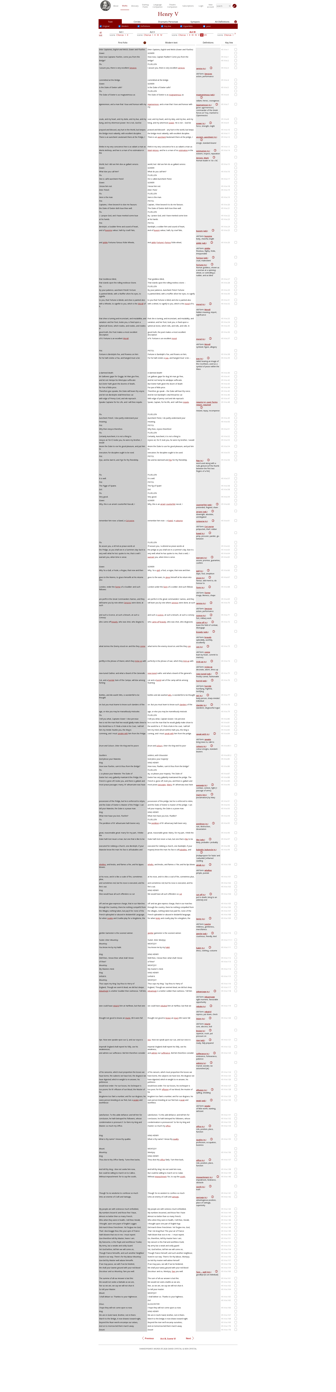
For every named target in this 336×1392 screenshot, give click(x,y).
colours (159, 745)
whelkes (102, 864)
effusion (165, 1089)
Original (106, 26)
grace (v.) (200, 578)
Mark (150, 150)
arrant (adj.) (201, 511)
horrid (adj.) (201, 681)
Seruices (132, 68)
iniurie (127, 1018)
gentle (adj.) (201, 933)
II (127, 35)
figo (170, 460)
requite (186, 402)
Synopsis (195, 21)
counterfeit (170, 504)
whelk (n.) (200, 865)
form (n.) (200, 587)
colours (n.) (201, 746)
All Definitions (222, 21)
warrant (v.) (201, 557)
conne (142, 646)
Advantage (152, 991)
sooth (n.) (200, 1187)
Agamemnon (153, 104)
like (186, 839)
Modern (124, 26)
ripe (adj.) (200, 1040)
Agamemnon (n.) (203, 105)
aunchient (162, 137)
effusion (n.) (201, 1090)
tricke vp (138, 661)
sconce (160, 615)
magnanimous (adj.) (205, 94)
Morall (140, 303)
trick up (186, 661)
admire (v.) (201, 1063)
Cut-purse (130, 520)
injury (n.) (200, 1018)
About (115, 6)
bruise (168, 1018)
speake (207, 739)
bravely (163, 622)
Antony (156, 150)
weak (182, 1100)
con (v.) (199, 647)
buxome (108, 230)
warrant (151, 557)
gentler (151, 933)
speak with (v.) (202, 734)
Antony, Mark (202, 158)
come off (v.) (201, 622)
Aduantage (103, 991)
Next (189, 1338)
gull (158, 570)
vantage (175, 1197)
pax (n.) (199, 358)
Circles (137, 21)
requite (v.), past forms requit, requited (206, 403)
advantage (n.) (203, 991)
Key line (167, 26)
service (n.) (201, 68)
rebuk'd (116, 1006)
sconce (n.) (201, 615)
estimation (183, 150)
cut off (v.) (200, 894)
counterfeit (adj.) (204, 505)
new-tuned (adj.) (203, 674)
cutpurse (179, 520)
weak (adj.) (201, 1100)
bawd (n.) (200, 533)
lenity (158, 918)
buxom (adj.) (202, 231)
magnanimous (175, 94)
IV (161, 35)
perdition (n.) (202, 824)
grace (168, 577)
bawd (170, 520)
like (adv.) (200, 839)
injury (176, 1018)
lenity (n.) (200, 919)
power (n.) (200, 123)
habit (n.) (200, 948)
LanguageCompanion (157, 6)
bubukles (183, 849)
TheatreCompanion (172, 6)
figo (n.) (199, 460)
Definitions (145, 26)
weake (136, 1100)
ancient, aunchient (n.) (206, 137)
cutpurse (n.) (202, 521)
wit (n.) (199, 695)
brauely (114, 622)
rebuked (163, 1006)
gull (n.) (199, 571)
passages (162, 784)
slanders (183, 704)
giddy (153, 242)
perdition (155, 823)
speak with (169, 733)
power (171, 123)
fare (173, 1271)
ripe (149, 1039)
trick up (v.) (201, 661)
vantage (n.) (201, 1197)
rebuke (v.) (201, 1006)
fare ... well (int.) (203, 1272)
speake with (123, 733)
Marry (169, 784)
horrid (158, 680)
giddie (105, 242)
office (168, 1126)
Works (124, 6)
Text (110, 21)
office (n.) (200, 1126)
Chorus (120, 35)
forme (117, 587)
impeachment (161, 1176)
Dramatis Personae (168, 21)
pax (166, 358)
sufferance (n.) (202, 1053)
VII (205, 35)
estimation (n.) (203, 151)
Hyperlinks (188, 26)
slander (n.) (201, 705)
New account (210, 6)
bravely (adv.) (202, 632)
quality (176, 1139)
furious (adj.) (202, 258)
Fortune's (160, 242)
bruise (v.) (200, 1031)
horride (111, 680)
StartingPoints (145, 6)
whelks (150, 864)
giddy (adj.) (201, 243)
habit (168, 947)
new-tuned (152, 673)
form (165, 587)
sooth (182, 1176)
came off (155, 622)
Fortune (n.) (201, 265)
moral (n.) (200, 304)
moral (187, 303)
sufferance (165, 1053)
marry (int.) (201, 795)
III (158, 35)
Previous (149, 1338)
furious (168, 242)
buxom (157, 230)
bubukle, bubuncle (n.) (206, 849)
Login (201, 6)
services (181, 68)
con (189, 646)
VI (202, 35)
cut (180, 894)
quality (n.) (201, 1139)
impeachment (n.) (204, 1177)
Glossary (134, 6)
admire (154, 1053)
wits (169, 695)
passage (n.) (201, 785)
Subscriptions (188, 6)
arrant (163, 504)
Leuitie (110, 918)
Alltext (100, 33)
